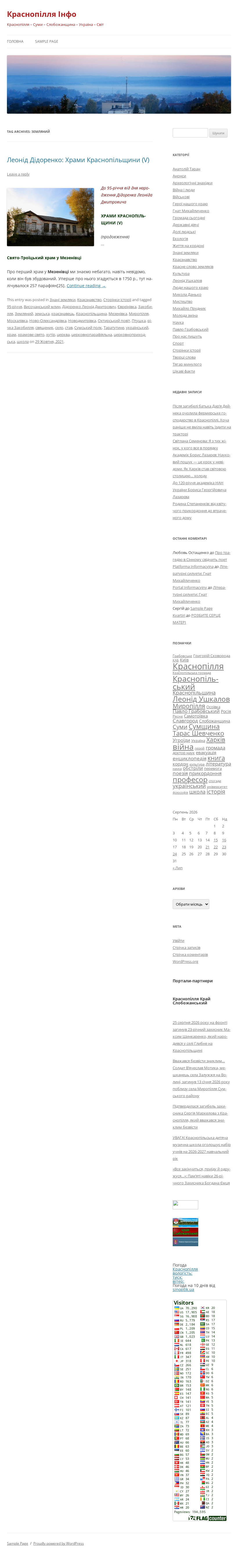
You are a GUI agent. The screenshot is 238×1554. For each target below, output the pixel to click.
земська (42, 313)
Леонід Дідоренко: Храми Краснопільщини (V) (78, 159)
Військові (181, 196)
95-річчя (14, 306)
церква (63, 334)
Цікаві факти (184, 371)
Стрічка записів (186, 947)
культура (197, 764)
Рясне (178, 716)
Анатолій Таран (186, 168)
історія (216, 791)
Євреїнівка (127, 306)
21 (207, 847)
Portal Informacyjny (190, 587)
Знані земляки (62, 299)
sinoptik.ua (183, 1289)
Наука (178, 322)
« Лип (178, 867)
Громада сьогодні (189, 217)
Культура (181, 273)
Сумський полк (88, 327)
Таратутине (114, 327)
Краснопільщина (91, 313)
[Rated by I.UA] (185, 1207)
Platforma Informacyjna (193, 566)
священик (44, 327)
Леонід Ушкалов (187, 280)
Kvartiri (179, 615)
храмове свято (31, 334)
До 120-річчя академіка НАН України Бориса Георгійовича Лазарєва (199, 489)
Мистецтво (182, 301)
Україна (198, 740)
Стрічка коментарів (190, 954)
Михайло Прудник (189, 308)
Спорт (178, 343)
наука (177, 769)
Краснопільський (196, 682)
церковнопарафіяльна (91, 334)
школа (23, 341)
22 (216, 847)
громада (215, 747)
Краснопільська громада (192, 672)
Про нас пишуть (187, 336)
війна (183, 746)
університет (217, 786)
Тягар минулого (187, 364)
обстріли (193, 768)
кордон (180, 764)
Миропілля (139, 313)
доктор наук (184, 752)
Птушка (139, 320)
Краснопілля (198, 666)
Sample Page (46, 41)
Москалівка (17, 320)
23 (224, 847)
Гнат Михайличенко (191, 210)
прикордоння (205, 773)
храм (11, 334)
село (59, 327)
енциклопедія (189, 758)
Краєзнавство (89, 299)
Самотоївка (196, 716)
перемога (213, 768)
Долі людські (184, 231)
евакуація (206, 752)
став (69, 327)
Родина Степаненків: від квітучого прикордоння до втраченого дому (200, 510)
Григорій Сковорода (211, 655)
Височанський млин (42, 306)
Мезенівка (118, 313)
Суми (180, 727)
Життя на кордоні (188, 245)
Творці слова (184, 357)
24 (175, 853)
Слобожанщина (214, 721)
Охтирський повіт (114, 320)
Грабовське (182, 655)
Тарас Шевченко (198, 733)
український (137, 327)
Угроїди (181, 740)
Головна (15, 41)
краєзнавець (62, 313)
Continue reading (86, 285)
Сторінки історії (117, 299)
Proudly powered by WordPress (58, 1543)
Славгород (185, 720)
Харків (215, 739)
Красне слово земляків (193, 266)
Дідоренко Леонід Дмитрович (89, 306)
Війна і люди (184, 189)
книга (216, 758)
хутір (50, 334)
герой (200, 748)
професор (190, 779)
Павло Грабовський (190, 329)
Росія (226, 711)
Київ (184, 660)
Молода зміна (185, 315)
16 (224, 840)
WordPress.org (185, 961)
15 (216, 840)
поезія (180, 773)
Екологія (180, 238)
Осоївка (213, 706)
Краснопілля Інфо (41, 14)
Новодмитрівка (82, 320)
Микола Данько (187, 294)
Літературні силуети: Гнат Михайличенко (200, 573)
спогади (215, 781)
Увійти (178, 940)
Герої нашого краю (190, 203)
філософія (180, 792)
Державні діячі (186, 224)
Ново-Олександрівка (47, 320)
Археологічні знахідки (192, 182)
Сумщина (204, 726)
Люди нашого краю (190, 287)
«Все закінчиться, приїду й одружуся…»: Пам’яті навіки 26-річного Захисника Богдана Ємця (201, 1175)
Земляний (24, 313)
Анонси (179, 175)
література (218, 763)
